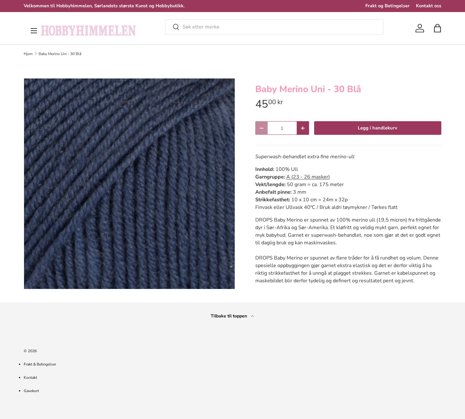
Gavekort (31, 390)
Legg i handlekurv (377, 128)
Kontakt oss (428, 6)
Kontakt (30, 377)
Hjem (28, 54)
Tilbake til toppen (229, 316)
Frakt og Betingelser (387, 6)
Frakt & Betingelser (40, 364)
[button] (437, 28)
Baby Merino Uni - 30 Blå (60, 54)
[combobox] (274, 27)
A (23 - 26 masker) (308, 176)
